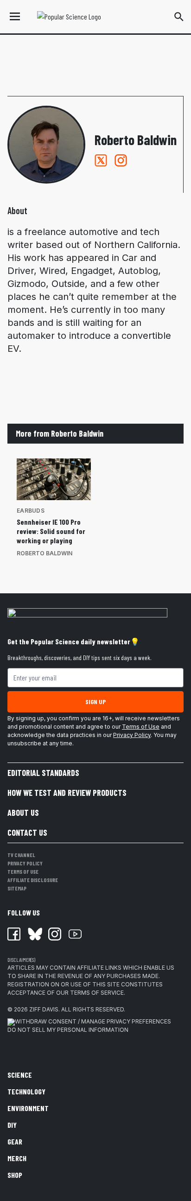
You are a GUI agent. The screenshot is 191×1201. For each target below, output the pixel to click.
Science (19, 1074)
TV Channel (21, 855)
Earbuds (31, 511)
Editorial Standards (43, 773)
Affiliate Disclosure (32, 880)
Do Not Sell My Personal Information (67, 1029)
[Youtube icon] (75, 934)
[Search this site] (179, 16)
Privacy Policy (132, 734)
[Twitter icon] (34, 934)
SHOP (14, 1174)
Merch (16, 1158)
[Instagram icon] (54, 934)
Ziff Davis (43, 1009)
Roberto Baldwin (44, 553)
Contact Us (27, 832)
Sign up (95, 701)
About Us (23, 812)
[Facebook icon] (13, 934)
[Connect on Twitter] (101, 160)
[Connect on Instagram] (121, 160)
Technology (26, 1091)
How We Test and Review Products (67, 793)
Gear (14, 1141)
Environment (28, 1108)
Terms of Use (140, 726)
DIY (12, 1124)
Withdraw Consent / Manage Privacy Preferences (93, 1021)
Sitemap (16, 888)
